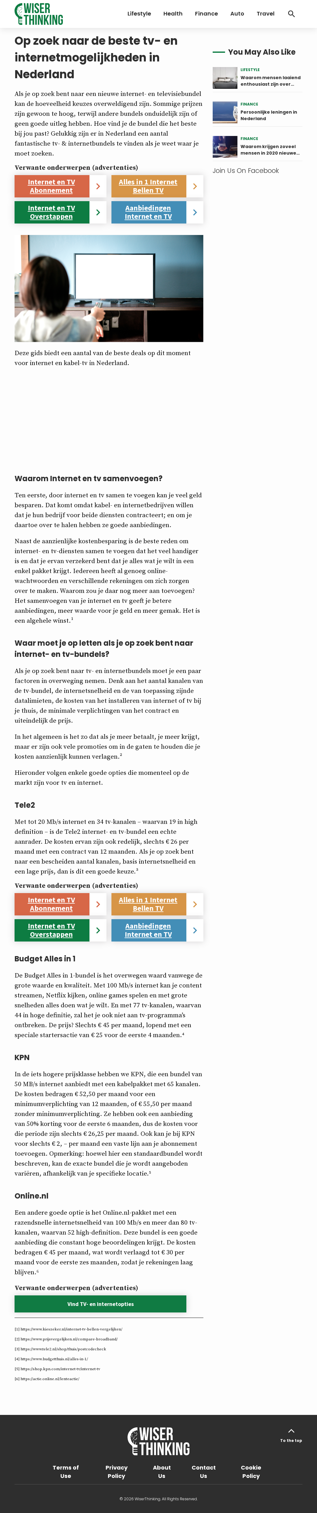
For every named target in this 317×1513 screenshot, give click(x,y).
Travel (266, 13)
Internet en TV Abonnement (51, 186)
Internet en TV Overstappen (51, 212)
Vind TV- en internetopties (100, 1304)
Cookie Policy (251, 1472)
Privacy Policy (117, 1472)
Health (173, 13)
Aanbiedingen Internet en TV (148, 212)
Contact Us (204, 1472)
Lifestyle (139, 13)
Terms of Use (66, 1472)
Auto (237, 13)
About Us (162, 1472)
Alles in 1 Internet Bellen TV (148, 186)
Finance (206, 13)
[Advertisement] (109, 417)
